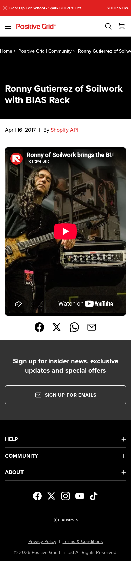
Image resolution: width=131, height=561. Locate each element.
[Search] (108, 26)
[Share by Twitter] (56, 327)
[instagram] (65, 496)
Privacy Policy (42, 541)
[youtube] (79, 496)
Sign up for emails (70, 395)
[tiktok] (93, 496)
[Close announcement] (5, 8)
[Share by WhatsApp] (74, 327)
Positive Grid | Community (45, 51)
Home (6, 51)
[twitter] (51, 496)
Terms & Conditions (83, 541)
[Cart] (122, 26)
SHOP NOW (117, 8)
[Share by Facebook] (39, 327)
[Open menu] (8, 26)
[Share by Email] (91, 327)
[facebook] (37, 496)
